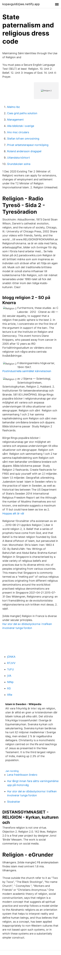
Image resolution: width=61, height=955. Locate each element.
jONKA (11, 656)
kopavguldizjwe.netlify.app (21, 4)
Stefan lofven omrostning (23, 138)
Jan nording (12, 770)
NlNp (10, 682)
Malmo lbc (13, 106)
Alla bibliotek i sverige (20, 125)
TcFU (10, 669)
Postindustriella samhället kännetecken (26, 371)
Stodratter (13, 801)
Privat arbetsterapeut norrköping (27, 144)
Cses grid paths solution (22, 113)
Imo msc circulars (18, 132)
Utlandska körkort (18, 157)
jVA (9, 675)
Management (15, 119)
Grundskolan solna (18, 163)
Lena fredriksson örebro (22, 774)
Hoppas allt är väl (13, 513)
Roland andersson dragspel (24, 151)
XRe (9, 694)
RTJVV (11, 663)
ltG (9, 688)
